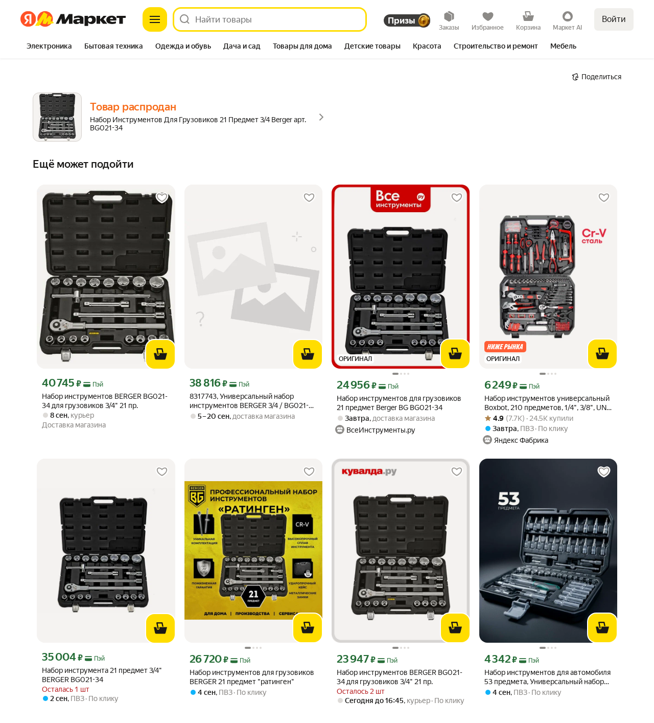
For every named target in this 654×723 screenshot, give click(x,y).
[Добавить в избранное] (162, 198)
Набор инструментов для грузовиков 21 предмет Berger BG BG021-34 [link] (399, 403)
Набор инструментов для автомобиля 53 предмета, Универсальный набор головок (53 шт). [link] (547, 677)
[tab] (49, 47)
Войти (614, 19)
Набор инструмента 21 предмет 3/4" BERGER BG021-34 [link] (102, 675)
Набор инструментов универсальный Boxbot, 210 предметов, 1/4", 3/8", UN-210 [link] (547, 403)
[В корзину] (160, 354)
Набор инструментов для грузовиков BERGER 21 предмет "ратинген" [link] (252, 677)
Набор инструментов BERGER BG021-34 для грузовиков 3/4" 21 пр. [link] (105, 401)
